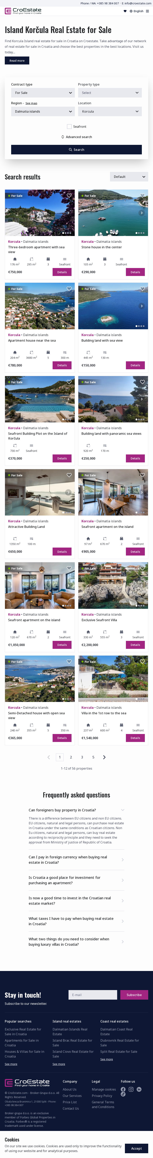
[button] (76, 809)
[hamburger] (147, 11)
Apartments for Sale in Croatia (22, 1042)
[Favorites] (125, 11)
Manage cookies (104, 1089)
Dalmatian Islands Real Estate (70, 1031)
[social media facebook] (123, 1089)
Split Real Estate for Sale (118, 1051)
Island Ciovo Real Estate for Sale (73, 1054)
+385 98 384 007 (14, 1105)
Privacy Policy (102, 1096)
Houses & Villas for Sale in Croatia (24, 1054)
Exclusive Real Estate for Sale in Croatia (23, 1031)
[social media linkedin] (139, 1089)
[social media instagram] (131, 1089)
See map (31, 103)
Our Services (72, 1096)
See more (11, 1064)
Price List (70, 1102)
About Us (69, 1089)
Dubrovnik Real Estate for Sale (119, 1042)
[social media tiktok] (123, 1094)
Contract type (21, 84)
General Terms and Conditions (103, 1104)
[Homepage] (23, 11)
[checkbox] (69, 126)
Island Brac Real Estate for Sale (72, 1042)
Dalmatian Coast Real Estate (116, 1031)
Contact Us (71, 1108)
